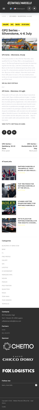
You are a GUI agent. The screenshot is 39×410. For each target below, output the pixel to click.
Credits (4, 407)
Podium (4, 282)
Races (18, 24)
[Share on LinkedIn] (14, 132)
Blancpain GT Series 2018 (10, 245)
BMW (3, 249)
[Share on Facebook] (4, 132)
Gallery (5, 24)
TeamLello (5, 303)
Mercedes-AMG (7, 274)
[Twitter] (34, 8)
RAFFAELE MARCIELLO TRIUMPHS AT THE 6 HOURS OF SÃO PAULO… (27, 168)
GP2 (12, 24)
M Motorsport (7, 271)
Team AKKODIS (6, 300)
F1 (2, 253)
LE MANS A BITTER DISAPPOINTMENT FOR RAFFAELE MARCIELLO (26, 203)
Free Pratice (6, 256)
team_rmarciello (7, 385)
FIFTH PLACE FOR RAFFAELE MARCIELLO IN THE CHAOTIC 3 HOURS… (27, 221)
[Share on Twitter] (9, 132)
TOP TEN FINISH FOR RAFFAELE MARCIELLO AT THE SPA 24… (26, 186)
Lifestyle (5, 267)
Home (4, 16)
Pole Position (7, 285)
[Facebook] (29, 8)
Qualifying (6, 289)
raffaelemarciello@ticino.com (11, 321)
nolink (4, 278)
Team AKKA (5, 296)
